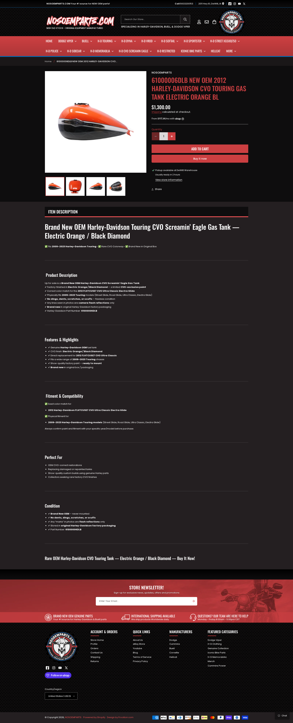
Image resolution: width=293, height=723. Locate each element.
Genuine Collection (218, 648)
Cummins (174, 644)
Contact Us (97, 652)
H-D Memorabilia (217, 657)
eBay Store (139, 644)
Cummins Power (217, 665)
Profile (94, 644)
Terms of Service (142, 657)
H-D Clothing (215, 644)
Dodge (173, 640)
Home (48, 61)
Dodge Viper (215, 640)
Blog (135, 652)
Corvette (174, 652)
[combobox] (155, 19)
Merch (211, 661)
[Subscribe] (193, 601)
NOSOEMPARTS (73, 717)
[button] (214, 22)
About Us (138, 640)
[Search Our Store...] (185, 19)
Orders (94, 648)
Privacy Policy (140, 661)
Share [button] (158, 189)
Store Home (97, 640)
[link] (76, 617)
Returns (95, 661)
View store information (168, 180)
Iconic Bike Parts (217, 652)
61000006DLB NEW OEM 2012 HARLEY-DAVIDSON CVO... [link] (87, 61)
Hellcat (173, 657)
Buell (172, 648)
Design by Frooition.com (120, 717)
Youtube (137, 648)
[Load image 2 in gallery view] (75, 186)
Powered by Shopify (94, 717)
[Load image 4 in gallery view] (116, 186)
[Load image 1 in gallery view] (55, 186)
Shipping (157, 112)
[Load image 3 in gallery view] (95, 186)
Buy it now (200, 158)
